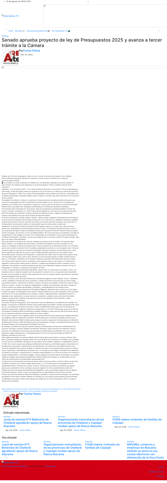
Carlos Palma (31, 50)
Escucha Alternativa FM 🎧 (38, 31)
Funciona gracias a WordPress (15, 466)
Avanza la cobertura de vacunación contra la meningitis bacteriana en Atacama (30, 391)
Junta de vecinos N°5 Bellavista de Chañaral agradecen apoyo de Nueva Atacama (28, 423)
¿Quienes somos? (156, 472)
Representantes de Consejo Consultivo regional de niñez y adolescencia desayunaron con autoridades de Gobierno (41, 389)
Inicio (11, 31)
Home (160, 467)
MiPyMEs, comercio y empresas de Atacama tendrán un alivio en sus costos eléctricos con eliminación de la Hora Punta (145, 451)
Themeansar (50, 466)
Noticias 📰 (20, 31)
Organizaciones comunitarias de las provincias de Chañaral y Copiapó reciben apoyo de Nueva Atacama (81, 423)
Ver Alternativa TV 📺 (61, 31)
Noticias (5, 36)
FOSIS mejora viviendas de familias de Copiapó (137, 421)
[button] (5, 29)
